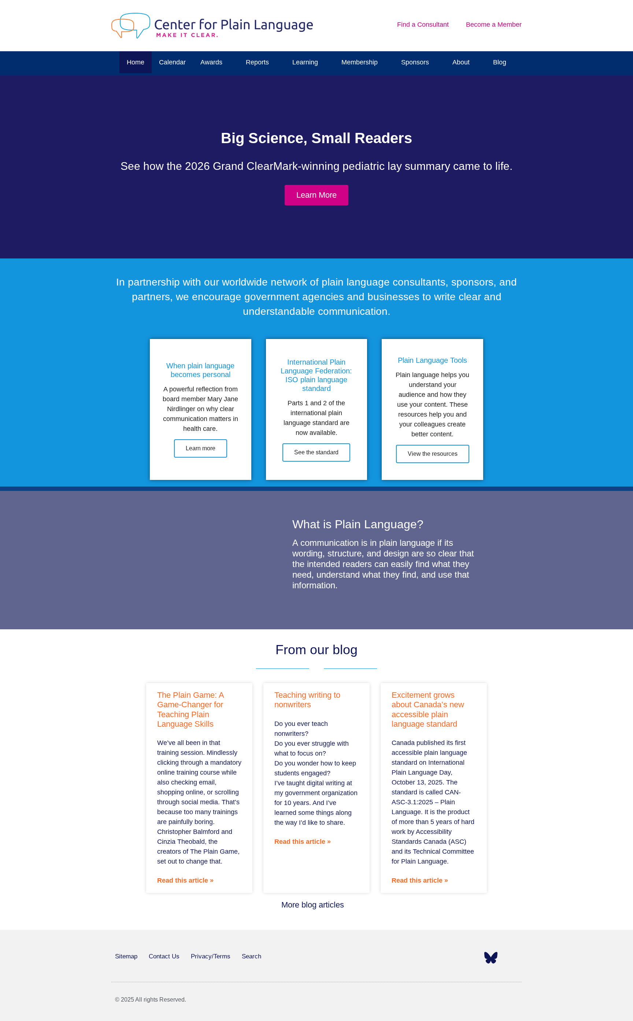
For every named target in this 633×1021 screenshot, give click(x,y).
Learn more (200, 448)
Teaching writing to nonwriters (307, 699)
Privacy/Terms (210, 956)
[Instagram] (449, 957)
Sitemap (126, 956)
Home (135, 62)
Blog (499, 62)
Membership (359, 62)
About (461, 62)
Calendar (172, 62)
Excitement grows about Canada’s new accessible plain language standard (428, 709)
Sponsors (415, 62)
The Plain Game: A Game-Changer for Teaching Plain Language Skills (190, 709)
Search (251, 956)
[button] (8, 167)
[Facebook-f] (408, 957)
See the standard (316, 452)
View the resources (433, 454)
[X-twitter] (429, 957)
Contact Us (164, 956)
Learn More (316, 195)
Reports (257, 62)
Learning (305, 62)
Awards (211, 62)
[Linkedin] (470, 957)
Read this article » (185, 880)
